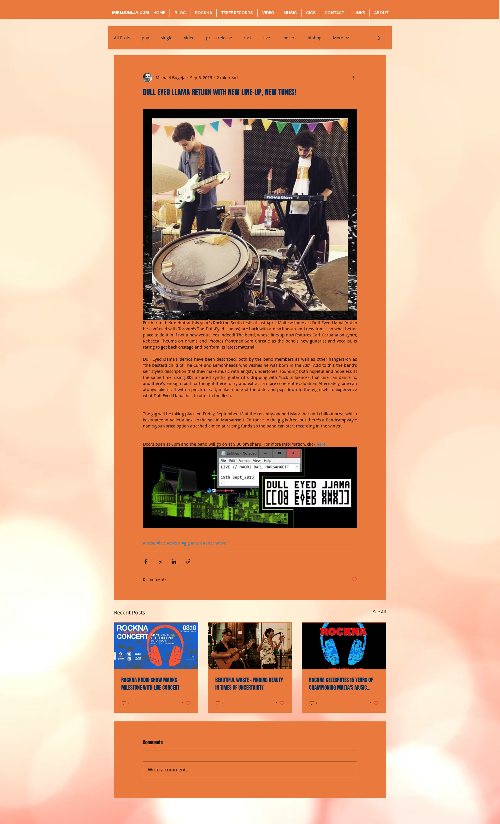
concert (289, 37)
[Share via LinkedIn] (174, 561)
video (189, 37)
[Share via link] (188, 561)
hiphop (314, 37)
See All (379, 611)
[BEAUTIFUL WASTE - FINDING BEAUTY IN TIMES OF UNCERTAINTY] (250, 646)
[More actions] (353, 77)
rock (248, 37)
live (266, 37)
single (166, 37)
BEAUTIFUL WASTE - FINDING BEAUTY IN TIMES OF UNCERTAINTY (249, 683)
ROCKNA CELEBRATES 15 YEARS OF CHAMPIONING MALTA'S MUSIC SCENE (341, 683)
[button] (378, 38)
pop (145, 37)
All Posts (122, 37)
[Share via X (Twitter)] (160, 561)
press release (219, 37)
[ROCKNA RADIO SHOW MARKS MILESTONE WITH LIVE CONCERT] (156, 646)
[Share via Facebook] (145, 561)
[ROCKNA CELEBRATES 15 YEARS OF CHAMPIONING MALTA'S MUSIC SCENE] (344, 646)
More (338, 37)
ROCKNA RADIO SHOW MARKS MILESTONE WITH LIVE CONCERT (150, 683)
